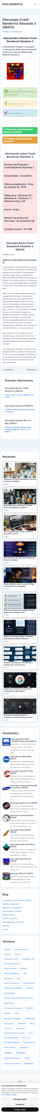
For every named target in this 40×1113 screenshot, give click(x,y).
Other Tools (20, 1028)
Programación (29, 1042)
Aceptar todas (20, 1109)
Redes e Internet (8, 915)
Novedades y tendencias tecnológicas (16, 900)
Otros (31, 1033)
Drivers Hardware (11, 973)
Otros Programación (11, 1038)
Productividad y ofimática (11, 911)
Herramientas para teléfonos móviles (18, 998)
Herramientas (9, 993)
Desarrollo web (10, 968)
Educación (8, 978)
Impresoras (9, 1003)
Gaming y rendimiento (10, 904)
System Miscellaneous (12, 1058)
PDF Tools (26, 1038)
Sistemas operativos (10, 918)
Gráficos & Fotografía (12, 427)
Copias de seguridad (12, 964)
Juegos (13, 395)
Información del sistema (13, 1008)
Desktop (23, 968)
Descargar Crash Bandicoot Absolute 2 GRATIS (18, 130)
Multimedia (30, 1018)
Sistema (8, 1053)
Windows (27, 395)
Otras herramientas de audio (14, 1033)
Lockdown (8, 409)
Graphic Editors (29, 983)
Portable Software (11, 1042)
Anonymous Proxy (21, 949)
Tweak (26, 1058)
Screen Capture (9, 1047)
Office (32, 1024)
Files (18, 978)
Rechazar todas (20, 1099)
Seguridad (16, 409)
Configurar (20, 1104)
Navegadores (9, 1024)
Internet (29, 1008)
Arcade (7, 395)
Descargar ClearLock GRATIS (19, 406)
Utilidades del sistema (12, 1064)
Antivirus (7, 954)
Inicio (20, 1081)
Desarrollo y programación (12, 908)
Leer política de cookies (9, 1095)
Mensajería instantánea (12, 1018)
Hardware (29, 988)
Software (19, 395)
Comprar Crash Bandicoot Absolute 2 (18, 139)
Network (21, 1024)
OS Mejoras (8, 1028)
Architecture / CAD (11, 959)
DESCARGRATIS (12, 4)
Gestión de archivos (11, 983)
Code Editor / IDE (28, 959)
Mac (18, 429)
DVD (25, 974)
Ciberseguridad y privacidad (12, 922)
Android (5, 929)
